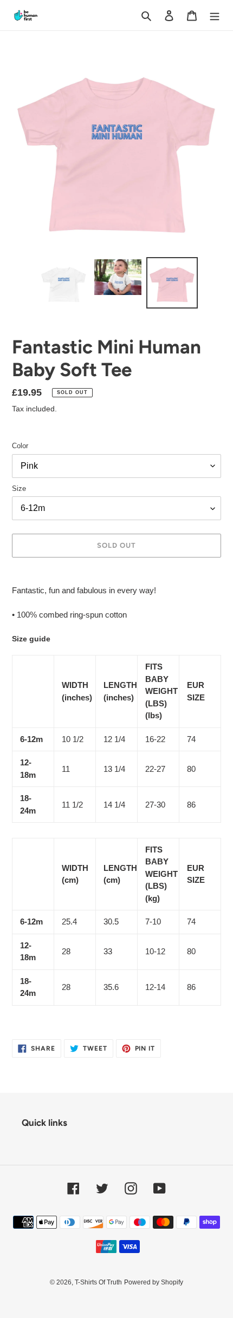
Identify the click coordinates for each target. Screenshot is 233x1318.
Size (19, 488)
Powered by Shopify (153, 1282)
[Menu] (214, 15)
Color (20, 446)
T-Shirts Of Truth (98, 1282)
